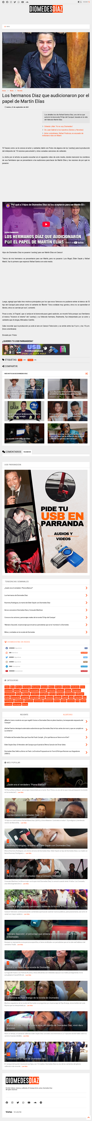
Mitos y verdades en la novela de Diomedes (28, 967)
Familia (42, 690)
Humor (57, 701)
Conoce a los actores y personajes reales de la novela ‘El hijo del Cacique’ (43, 906)
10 (8, 1054)
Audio (7, 697)
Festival (52, 694)
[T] (3, 2)
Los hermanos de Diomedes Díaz (23, 815)
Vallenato (57, 697)
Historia (16, 690)
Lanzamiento (9, 694)
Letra (71, 697)
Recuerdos (36, 687)
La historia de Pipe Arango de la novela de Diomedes (33, 997)
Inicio (4, 91)
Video (7, 687)
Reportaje (26, 694)
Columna (49, 697)
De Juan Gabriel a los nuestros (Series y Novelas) (63, 130)
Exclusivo (66, 687)
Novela (20, 91)
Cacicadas (24, 697)
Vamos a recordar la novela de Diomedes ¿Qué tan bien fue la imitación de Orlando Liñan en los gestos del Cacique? (66, 436)
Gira (84, 697)
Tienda (83, 701)
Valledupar (80, 694)
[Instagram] (11, 2)
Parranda (60, 694)
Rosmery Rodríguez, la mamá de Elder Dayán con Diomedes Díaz (39, 845)
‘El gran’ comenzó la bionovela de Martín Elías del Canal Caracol (23, 415)
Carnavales (38, 701)
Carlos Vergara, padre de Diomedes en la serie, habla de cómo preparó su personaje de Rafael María (23, 391)
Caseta (65, 697)
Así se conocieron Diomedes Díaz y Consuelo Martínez (34, 876)
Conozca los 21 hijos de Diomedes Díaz (26, 1058)
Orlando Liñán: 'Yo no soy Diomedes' (58, 126)
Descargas (17, 704)
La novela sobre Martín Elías (18, 439)
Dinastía (58, 687)
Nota (11, 91)
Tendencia (35, 694)
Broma (25, 704)
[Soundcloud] (27, 2)
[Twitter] (15, 2)
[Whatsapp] (19, 2)
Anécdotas (75, 687)
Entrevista (8, 690)
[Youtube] (22, 2)
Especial (44, 687)
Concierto (60, 690)
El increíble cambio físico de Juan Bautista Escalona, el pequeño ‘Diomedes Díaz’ (67, 415)
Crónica (68, 690)
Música (51, 687)
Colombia (78, 697)
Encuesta (8, 704)
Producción (51, 690)
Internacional (69, 694)
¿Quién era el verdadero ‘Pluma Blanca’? (26, 784)
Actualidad (44, 694)
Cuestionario (48, 701)
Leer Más (20, 792)
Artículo (18, 687)
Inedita (63, 701)
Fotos (82, 687)
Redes (42, 697)
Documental (15, 697)
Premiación (9, 701)
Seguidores (76, 690)
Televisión (24, 690)
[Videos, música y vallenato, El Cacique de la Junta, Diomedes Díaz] (46, 11)
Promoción (29, 701)
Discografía (34, 697)
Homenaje (26, 687)
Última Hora (19, 701)
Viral (77, 701)
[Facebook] (7, 2)
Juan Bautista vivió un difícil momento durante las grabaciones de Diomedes (65, 393)
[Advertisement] (46, 18)
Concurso (71, 701)
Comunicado (34, 690)
